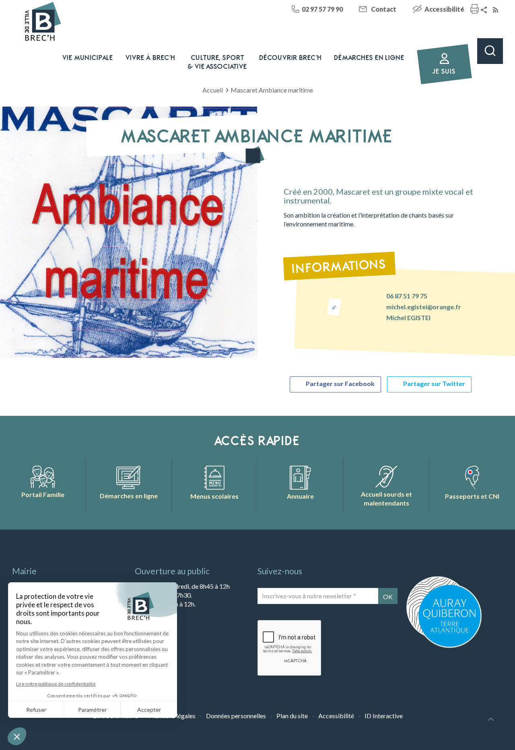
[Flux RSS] (496, 10)
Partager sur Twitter (434, 383)
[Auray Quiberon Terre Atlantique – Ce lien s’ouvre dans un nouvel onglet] (444, 647)
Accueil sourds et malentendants (386, 498)
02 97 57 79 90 (322, 9)
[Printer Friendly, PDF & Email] (474, 10)
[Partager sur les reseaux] (485, 10)
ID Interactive (384, 715)
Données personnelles (236, 715)
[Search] (490, 51)
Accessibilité (444, 9)
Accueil (212, 90)
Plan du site (292, 715)
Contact (383, 9)
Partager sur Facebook (340, 383)
